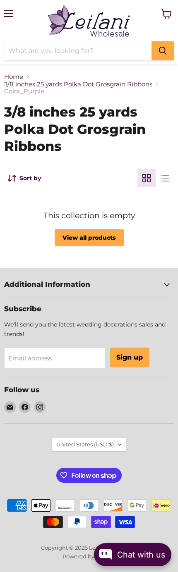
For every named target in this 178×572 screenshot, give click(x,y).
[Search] (163, 50)
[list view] (165, 178)
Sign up (129, 357)
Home (13, 76)
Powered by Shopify (89, 556)
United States (85, 444)
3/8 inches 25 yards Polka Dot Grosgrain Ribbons (78, 84)
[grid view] (146, 178)
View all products (89, 237)
